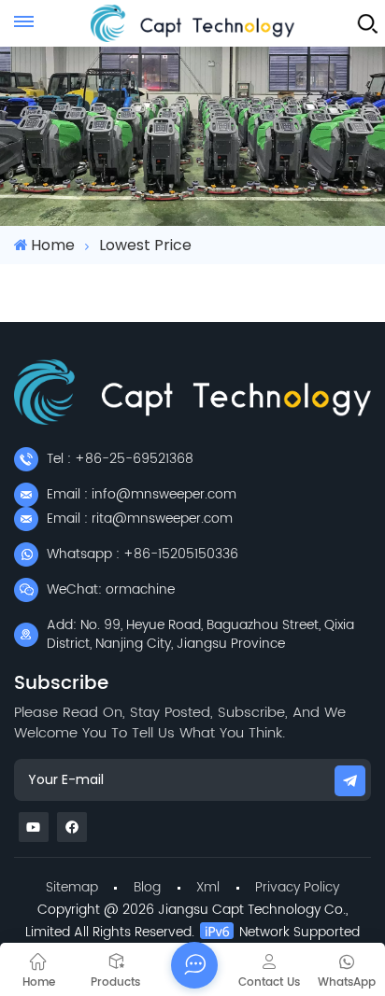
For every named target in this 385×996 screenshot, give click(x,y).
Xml (208, 887)
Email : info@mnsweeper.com (141, 494)
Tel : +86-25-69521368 (120, 459)
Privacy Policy (297, 887)
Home (53, 245)
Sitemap (72, 887)
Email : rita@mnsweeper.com (140, 518)
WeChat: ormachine (111, 589)
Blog (147, 887)
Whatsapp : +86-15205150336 (142, 554)
